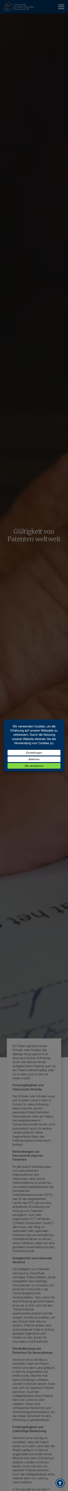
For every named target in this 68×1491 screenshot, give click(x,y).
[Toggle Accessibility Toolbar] (60, 1483)
